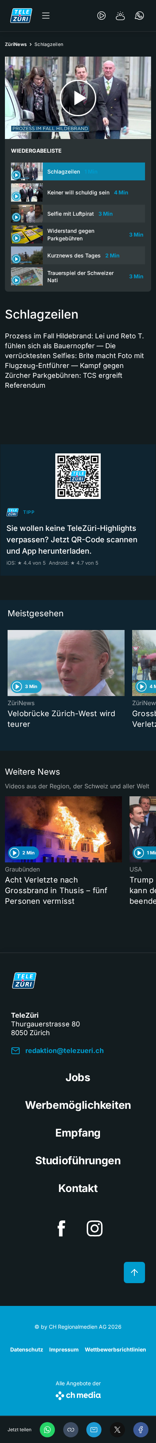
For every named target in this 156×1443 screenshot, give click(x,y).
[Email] (93, 1429)
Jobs (78, 1077)
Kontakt (77, 1188)
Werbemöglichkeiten (78, 1105)
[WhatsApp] (47, 1429)
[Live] (101, 15)
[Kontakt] (139, 15)
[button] (70, 1429)
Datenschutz (26, 1349)
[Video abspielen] (78, 98)
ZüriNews (16, 44)
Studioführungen (78, 1160)
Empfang (78, 1132)
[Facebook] (140, 1429)
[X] (117, 1429)
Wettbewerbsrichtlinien (115, 1349)
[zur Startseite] (21, 15)
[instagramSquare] (94, 1228)
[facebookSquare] (61, 1228)
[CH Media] (78, 1394)
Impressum (64, 1349)
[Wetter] (120, 15)
